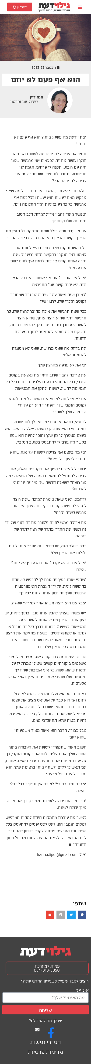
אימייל (82, 990)
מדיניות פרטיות (45, 1052)
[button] (80, 7)
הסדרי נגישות (45, 1042)
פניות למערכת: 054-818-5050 (47, 968)
